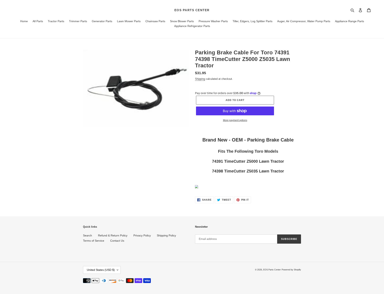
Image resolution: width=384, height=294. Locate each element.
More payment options (235, 120)
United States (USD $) (101, 269)
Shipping (200, 78)
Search (87, 235)
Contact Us (117, 240)
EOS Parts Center (192, 10)
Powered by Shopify (291, 269)
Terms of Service (93, 240)
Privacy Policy (142, 235)
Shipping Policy (166, 235)
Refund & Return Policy (112, 235)
